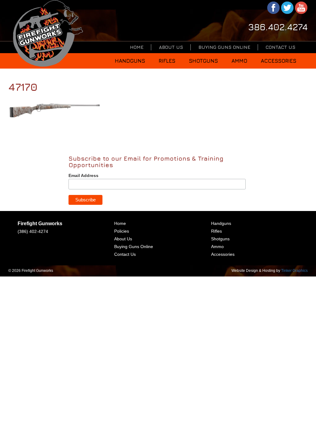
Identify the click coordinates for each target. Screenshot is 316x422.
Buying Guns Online (224, 47)
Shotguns (203, 61)
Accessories (278, 61)
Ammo (239, 61)
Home (136, 47)
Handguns (130, 61)
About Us (171, 47)
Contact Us (280, 47)
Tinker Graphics (294, 270)
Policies (121, 231)
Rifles (167, 61)
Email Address (83, 175)
